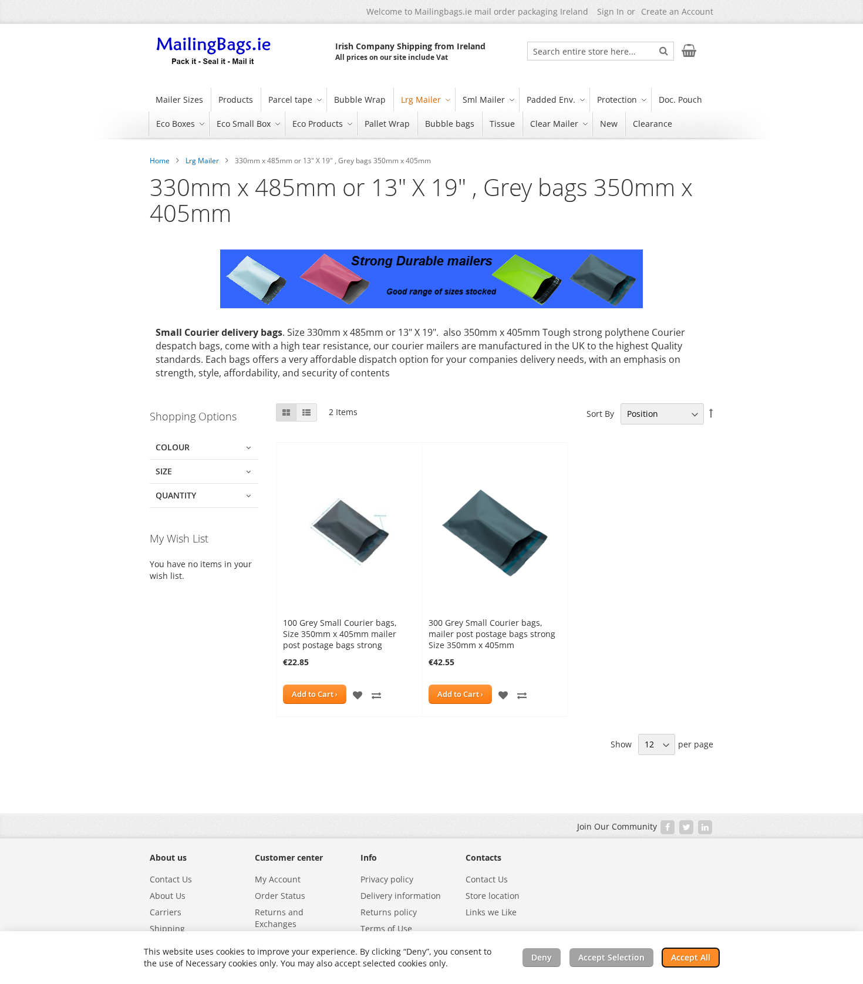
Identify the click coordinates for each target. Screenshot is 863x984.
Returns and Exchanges (279, 918)
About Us (168, 895)
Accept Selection (611, 957)
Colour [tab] (173, 447)
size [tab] (164, 471)
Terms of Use (386, 928)
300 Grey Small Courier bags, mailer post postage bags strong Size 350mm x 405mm (492, 634)
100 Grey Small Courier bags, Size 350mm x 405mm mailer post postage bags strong (340, 634)
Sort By (600, 413)
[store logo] (214, 51)
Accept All (690, 957)
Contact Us (171, 879)
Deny (541, 957)
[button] (357, 694)
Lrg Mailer (202, 161)
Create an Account (677, 11)
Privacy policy (386, 879)
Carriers (165, 912)
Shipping (167, 928)
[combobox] (600, 51)
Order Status (280, 895)
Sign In (610, 11)
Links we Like (491, 912)
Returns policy (388, 912)
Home (160, 161)
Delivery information (400, 895)
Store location (493, 895)
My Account (278, 879)
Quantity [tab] (176, 495)
